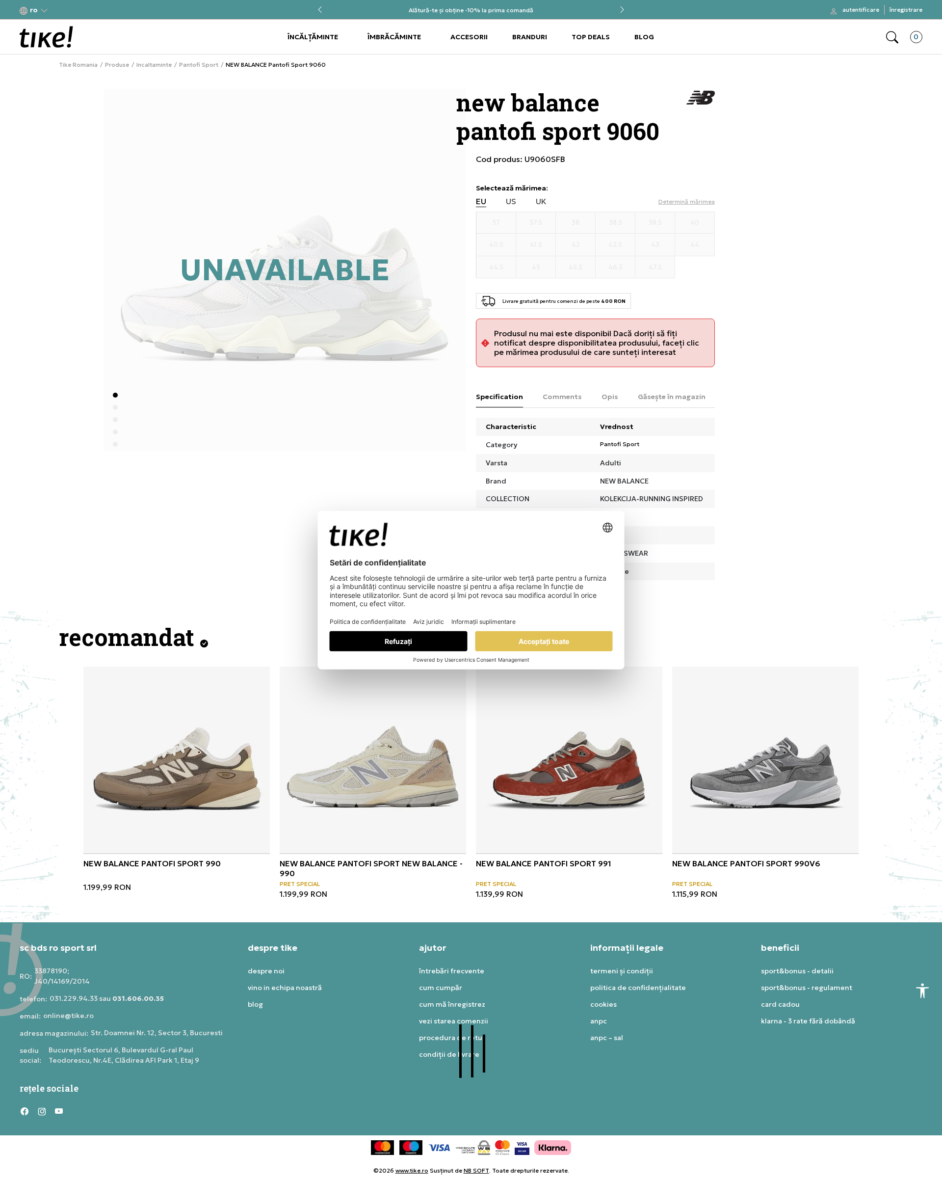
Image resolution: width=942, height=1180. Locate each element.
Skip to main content (59, 10)
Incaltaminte (154, 64)
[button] (34, 10)
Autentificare (860, 9)
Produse (117, 64)
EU (481, 201)
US (511, 201)
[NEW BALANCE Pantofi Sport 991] (569, 760)
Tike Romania (78, 64)
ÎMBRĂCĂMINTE (394, 36)
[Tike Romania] (46, 37)
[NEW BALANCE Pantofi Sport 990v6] (765, 760)
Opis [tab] (610, 396)
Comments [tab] (562, 396)
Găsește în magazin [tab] (672, 396)
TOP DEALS (591, 36)
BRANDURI (529, 36)
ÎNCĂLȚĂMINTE (313, 36)
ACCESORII (469, 36)
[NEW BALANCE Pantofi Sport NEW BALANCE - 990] (373, 760)
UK (541, 201)
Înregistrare (906, 9)
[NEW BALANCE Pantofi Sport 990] (176, 760)
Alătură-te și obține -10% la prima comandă (471, 10)
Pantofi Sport (198, 64)
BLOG (644, 36)
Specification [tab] (499, 396)
